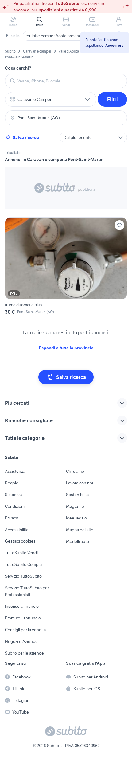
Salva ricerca (26, 137)
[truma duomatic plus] (66, 267)
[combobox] (69, 81)
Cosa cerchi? (18, 68)
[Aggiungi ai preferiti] (119, 225)
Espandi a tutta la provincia (66, 348)
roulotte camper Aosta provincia (54, 35)
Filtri (112, 99)
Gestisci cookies (20, 541)
